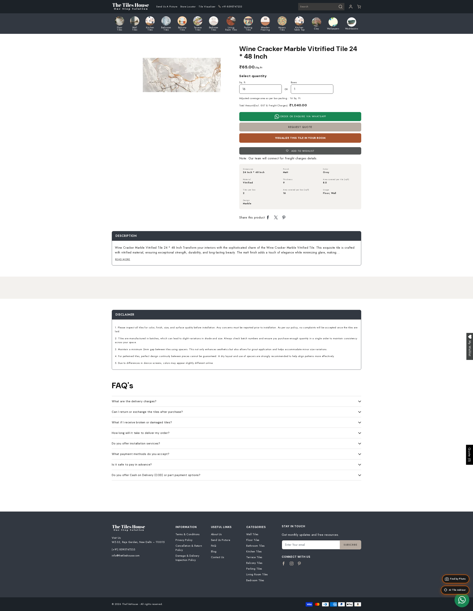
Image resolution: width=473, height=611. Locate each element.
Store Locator (188, 6)
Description (126, 236)
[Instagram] (292, 564)
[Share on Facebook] (268, 218)
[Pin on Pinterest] (284, 218)
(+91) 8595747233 (123, 549)
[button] (359, 7)
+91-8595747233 (232, 6)
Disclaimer (124, 314)
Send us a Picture (166, 6)
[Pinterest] (299, 564)
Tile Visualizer (207, 6)
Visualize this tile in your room (300, 138)
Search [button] (304, 6)
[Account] (351, 7)
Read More (122, 259)
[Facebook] (284, 564)
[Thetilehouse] (130, 6)
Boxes (294, 82)
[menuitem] (167, 7)
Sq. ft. (242, 82)
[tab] (126, 236)
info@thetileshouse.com (126, 555)
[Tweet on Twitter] (276, 218)
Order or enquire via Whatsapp (302, 116)
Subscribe (350, 544)
